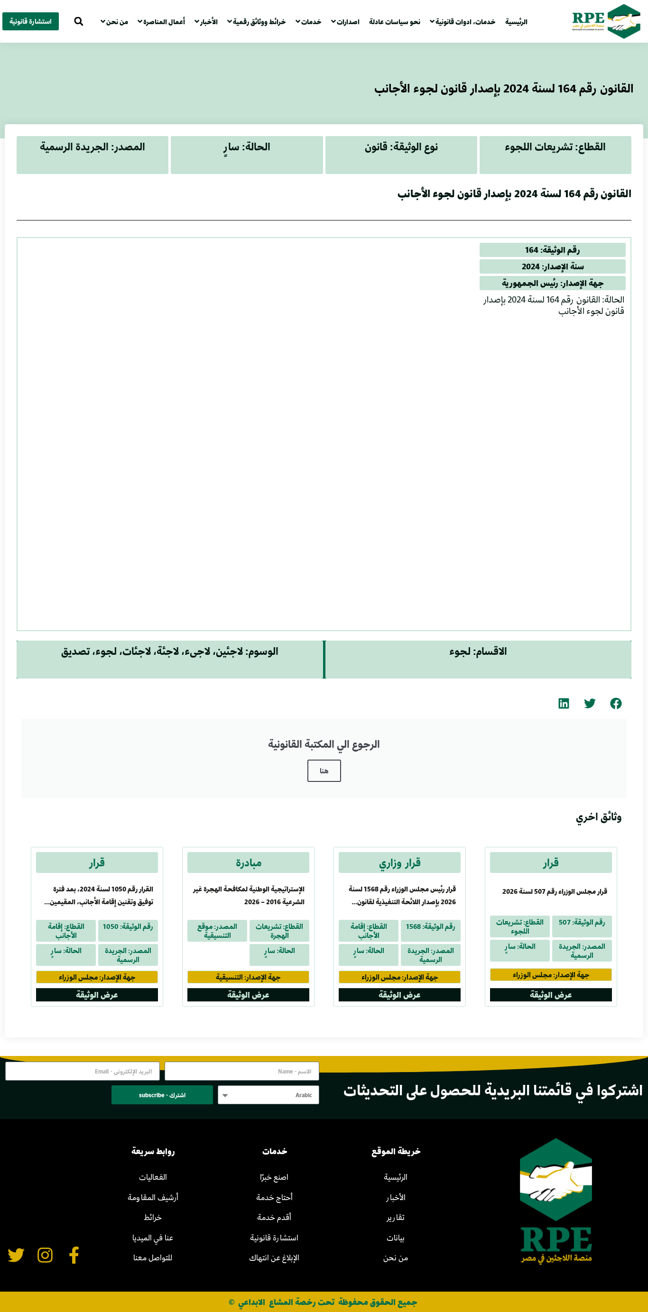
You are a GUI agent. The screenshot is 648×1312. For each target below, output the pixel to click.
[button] (78, 21)
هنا (324, 770)
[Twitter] (16, 1255)
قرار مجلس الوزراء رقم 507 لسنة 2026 (554, 891)
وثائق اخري (599, 816)
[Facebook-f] (73, 1255)
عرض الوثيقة (551, 994)
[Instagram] (45, 1255)
